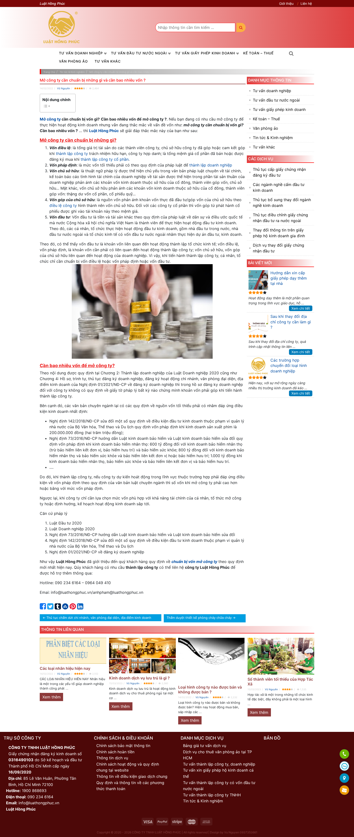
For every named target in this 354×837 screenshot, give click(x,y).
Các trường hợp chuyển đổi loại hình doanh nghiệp (288, 365)
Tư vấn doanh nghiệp (81, 53)
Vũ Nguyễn (63, 88)
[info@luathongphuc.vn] (344, 790)
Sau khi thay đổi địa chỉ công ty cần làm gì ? (290, 322)
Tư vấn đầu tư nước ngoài (139, 53)
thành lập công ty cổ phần (105, 159)
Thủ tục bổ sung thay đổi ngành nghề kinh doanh (282, 202)
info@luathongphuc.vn (39, 802)
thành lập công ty (72, 153)
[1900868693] (344, 754)
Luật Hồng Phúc (104, 130)
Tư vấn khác (108, 61)
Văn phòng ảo (73, 61)
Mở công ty (50, 119)
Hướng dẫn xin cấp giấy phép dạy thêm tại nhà (288, 278)
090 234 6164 (40, 796)
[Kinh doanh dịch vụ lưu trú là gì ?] (142, 655)
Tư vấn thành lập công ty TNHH (212, 794)
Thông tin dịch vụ (112, 757)
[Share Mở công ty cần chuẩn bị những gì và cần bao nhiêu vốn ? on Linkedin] (80, 607)
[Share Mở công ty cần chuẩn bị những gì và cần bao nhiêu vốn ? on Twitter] (50, 607)
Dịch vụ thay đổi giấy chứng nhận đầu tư (278, 248)
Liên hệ (306, 3)
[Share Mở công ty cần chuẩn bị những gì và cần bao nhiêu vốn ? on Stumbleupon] (65, 607)
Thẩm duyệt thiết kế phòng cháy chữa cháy (199, 618)
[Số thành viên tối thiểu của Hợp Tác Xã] (281, 656)
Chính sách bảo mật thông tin (123, 745)
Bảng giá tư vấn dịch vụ (204, 745)
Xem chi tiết (300, 308)
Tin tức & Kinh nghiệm (273, 137)
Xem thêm (51, 697)
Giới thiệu (286, 3)
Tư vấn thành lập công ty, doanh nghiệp (219, 764)
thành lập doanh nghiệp (210, 165)
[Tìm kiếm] (241, 27)
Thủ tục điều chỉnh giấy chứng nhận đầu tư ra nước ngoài (280, 217)
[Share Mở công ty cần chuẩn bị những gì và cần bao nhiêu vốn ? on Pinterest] (73, 607)
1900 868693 (34, 790)
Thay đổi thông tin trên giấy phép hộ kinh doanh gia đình (279, 233)
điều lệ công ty (63, 205)
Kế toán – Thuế (258, 53)
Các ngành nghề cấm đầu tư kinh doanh (278, 187)
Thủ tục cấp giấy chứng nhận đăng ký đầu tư (279, 172)
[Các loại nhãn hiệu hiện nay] (73, 651)
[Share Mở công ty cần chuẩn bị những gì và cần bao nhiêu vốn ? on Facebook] (43, 607)
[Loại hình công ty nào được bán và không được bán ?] (211, 660)
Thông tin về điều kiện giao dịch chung (131, 776)
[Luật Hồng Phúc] (62, 27)
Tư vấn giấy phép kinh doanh (205, 53)
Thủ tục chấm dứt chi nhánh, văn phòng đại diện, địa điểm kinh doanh (98, 618)
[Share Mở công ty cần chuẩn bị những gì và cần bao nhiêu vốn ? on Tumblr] (58, 607)
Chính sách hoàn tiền (115, 751)
